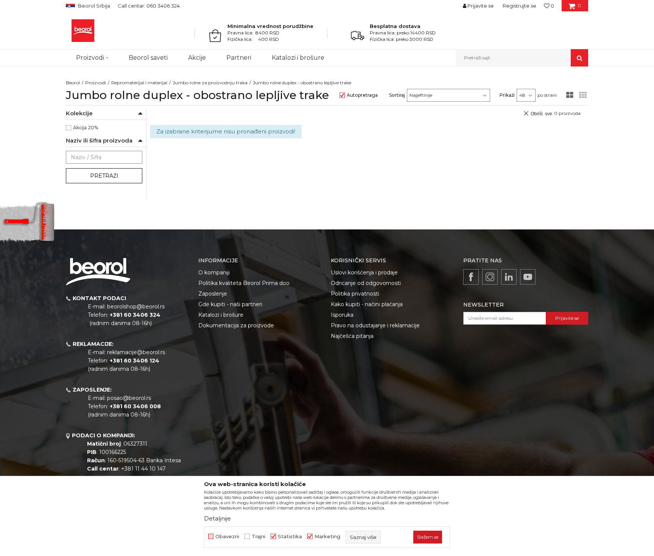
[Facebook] (471, 276)
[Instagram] (490, 276)
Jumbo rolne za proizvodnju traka (210, 82)
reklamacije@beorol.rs (136, 352)
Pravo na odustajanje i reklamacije (375, 325)
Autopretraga (362, 95)
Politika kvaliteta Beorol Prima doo (244, 283)
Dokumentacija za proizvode (236, 325)
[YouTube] (527, 276)
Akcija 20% (85, 127)
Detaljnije (217, 518)
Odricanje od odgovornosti (366, 283)
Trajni (258, 536)
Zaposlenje (212, 293)
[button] (522, 58)
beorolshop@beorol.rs (136, 306)
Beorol (73, 82)
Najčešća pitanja (352, 336)
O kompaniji (214, 272)
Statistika (290, 536)
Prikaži (507, 95)
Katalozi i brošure (220, 314)
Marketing (327, 536)
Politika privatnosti (355, 293)
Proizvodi (95, 82)
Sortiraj (397, 95)
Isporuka (342, 314)
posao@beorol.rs (129, 398)
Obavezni (227, 536)
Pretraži (104, 175)
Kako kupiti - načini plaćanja (367, 304)
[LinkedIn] (508, 276)
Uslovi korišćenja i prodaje (364, 272)
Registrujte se (519, 6)
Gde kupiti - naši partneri (230, 304)
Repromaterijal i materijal (139, 82)
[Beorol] (83, 30)
